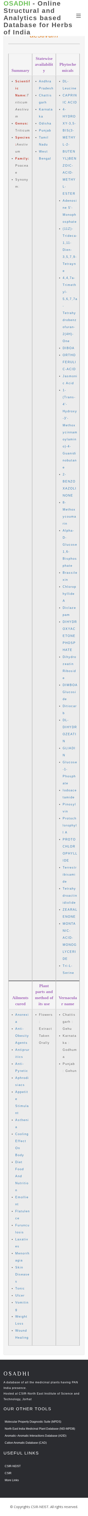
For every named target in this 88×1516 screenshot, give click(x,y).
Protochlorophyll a (70, 825)
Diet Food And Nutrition (22, 1176)
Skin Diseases (22, 1274)
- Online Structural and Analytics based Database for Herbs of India (38, 18)
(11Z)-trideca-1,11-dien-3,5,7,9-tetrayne (70, 250)
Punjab (45, 130)
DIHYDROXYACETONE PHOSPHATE (70, 636)
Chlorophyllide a (69, 594)
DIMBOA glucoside (70, 692)
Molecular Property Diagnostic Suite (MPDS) (33, 1421)
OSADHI (17, 1374)
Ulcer (20, 1295)
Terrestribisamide (70, 874)
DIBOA (69, 348)
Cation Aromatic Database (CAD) (26, 1442)
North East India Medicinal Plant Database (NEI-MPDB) (40, 1428)
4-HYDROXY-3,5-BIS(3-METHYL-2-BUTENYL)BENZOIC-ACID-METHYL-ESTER (70, 151)
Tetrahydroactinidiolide (70, 895)
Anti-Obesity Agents (22, 1036)
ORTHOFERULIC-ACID (69, 362)
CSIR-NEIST (13, 1466)
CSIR (8, 1473)
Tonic (20, 1288)
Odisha (45, 123)
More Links (12, 1480)
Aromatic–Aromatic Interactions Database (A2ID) (35, 1435)
